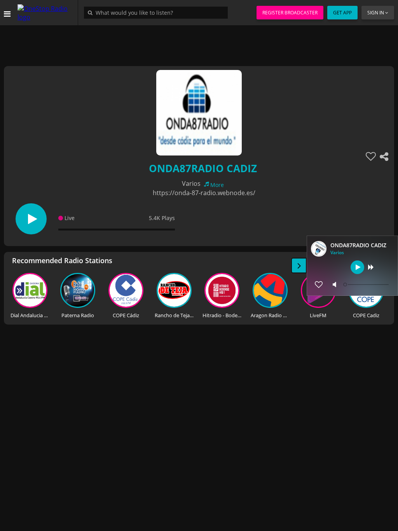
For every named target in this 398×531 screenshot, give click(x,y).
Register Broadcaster (290, 12)
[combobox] (158, 12)
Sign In (375, 12)
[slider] (367, 284)
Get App (342, 12)
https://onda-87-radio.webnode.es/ (204, 193)
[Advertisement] (199, 42)
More (217, 185)
